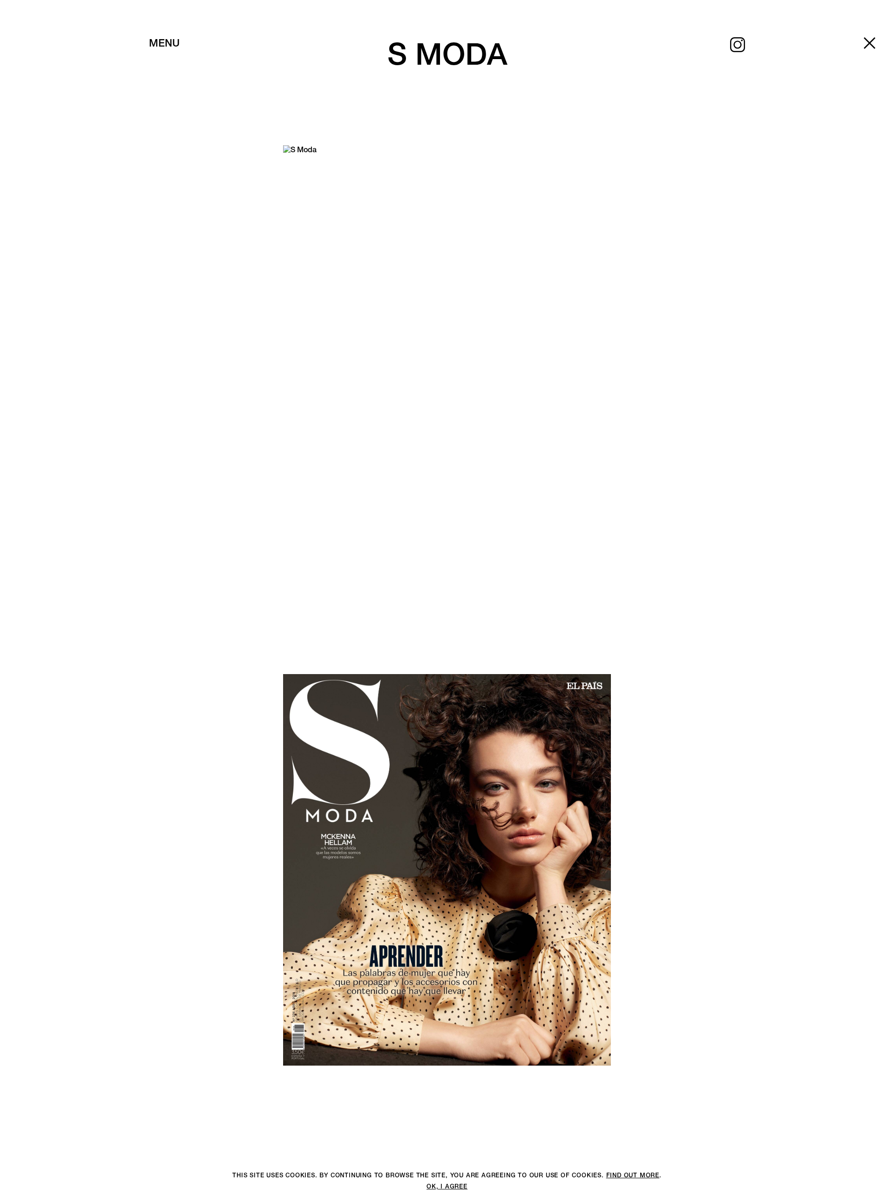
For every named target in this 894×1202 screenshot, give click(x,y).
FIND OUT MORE (632, 1175)
